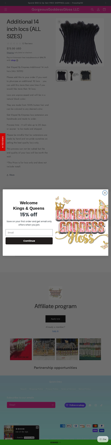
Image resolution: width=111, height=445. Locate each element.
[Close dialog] (104, 192)
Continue (29, 240)
